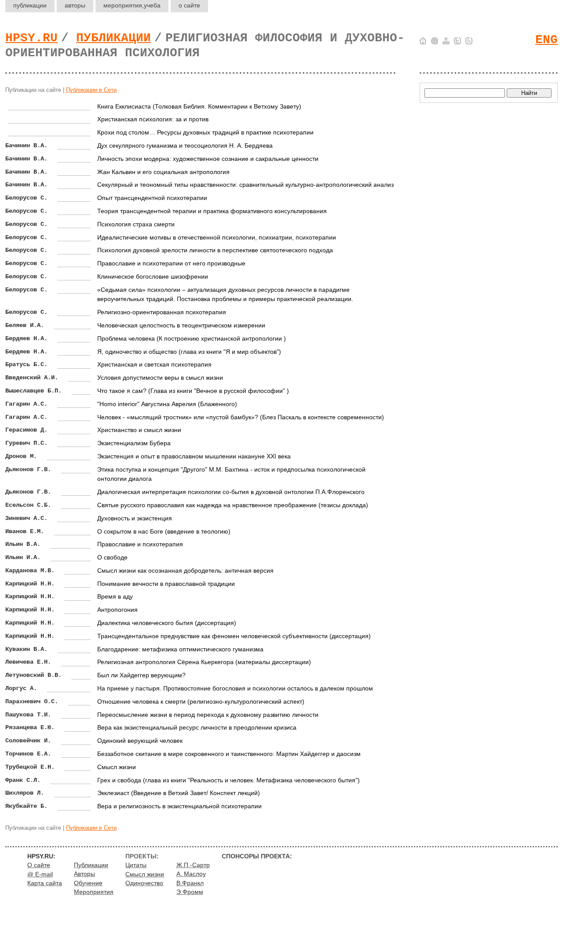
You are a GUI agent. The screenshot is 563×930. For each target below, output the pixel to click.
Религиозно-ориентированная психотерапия (161, 312)
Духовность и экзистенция (134, 518)
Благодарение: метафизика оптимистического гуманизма (180, 649)
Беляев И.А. (24, 325)
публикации (30, 5)
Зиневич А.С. (26, 518)
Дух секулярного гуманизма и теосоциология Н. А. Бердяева (185, 145)
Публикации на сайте (33, 90)
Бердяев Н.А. (26, 338)
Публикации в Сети (91, 90)
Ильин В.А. (22, 544)
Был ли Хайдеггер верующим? (141, 675)
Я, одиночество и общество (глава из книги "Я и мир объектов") (189, 351)
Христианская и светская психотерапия (154, 364)
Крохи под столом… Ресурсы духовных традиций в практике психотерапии (205, 132)
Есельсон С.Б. (28, 505)
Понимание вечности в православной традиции (166, 583)
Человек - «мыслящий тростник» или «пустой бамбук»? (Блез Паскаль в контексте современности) (240, 417)
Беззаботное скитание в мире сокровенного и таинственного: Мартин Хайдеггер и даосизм (229, 753)
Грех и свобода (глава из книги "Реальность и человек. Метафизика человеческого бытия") (228, 780)
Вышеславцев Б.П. (33, 390)
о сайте (189, 5)
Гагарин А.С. (26, 403)
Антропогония (117, 609)
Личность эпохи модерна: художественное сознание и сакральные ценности (207, 158)
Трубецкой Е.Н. (30, 766)
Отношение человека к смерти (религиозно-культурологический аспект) (200, 701)
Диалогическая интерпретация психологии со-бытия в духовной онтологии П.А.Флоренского (231, 491)
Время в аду (115, 596)
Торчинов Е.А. (28, 753)
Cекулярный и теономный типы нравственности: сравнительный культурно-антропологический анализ (245, 184)
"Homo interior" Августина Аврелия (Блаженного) (167, 403)
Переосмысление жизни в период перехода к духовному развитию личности (207, 714)
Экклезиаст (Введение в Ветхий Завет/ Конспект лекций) (178, 792)
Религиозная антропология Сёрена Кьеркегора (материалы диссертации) (204, 661)
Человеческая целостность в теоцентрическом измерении (181, 325)
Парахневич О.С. (31, 701)
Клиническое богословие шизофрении (152, 276)
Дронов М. (21, 456)
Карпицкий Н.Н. (30, 583)
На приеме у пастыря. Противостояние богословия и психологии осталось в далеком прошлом (235, 688)
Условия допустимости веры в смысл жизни (160, 377)
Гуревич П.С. (26, 443)
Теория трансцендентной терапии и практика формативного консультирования (212, 210)
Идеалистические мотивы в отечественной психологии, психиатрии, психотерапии (216, 237)
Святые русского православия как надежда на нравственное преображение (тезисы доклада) (232, 505)
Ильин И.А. (22, 557)
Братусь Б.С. (26, 364)
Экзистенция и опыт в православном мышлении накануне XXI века (194, 456)
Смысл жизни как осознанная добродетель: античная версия (185, 570)
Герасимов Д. (26, 429)
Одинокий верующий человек (140, 740)
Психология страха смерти (136, 224)
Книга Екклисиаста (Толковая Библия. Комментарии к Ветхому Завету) (199, 106)
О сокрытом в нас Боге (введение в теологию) (163, 531)
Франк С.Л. (22, 780)
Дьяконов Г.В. (28, 469)
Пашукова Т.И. (28, 714)
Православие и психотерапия (140, 544)
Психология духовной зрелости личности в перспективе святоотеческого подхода (215, 250)
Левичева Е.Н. (28, 661)
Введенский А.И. (31, 377)
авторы (75, 5)
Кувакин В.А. (26, 649)
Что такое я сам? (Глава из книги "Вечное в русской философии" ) (193, 390)
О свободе (112, 557)
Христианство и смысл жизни (139, 429)
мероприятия (132, 5)
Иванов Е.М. (24, 531)
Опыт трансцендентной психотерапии (152, 197)
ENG (546, 40)
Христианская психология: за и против (152, 119)
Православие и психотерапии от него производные (171, 263)
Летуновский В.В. (33, 675)
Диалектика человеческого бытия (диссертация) (166, 622)
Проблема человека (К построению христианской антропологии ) (191, 338)
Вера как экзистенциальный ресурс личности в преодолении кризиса (196, 727)
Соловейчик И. (28, 740)
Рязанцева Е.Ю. (30, 727)
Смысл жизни (116, 766)
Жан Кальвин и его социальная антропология (163, 171)
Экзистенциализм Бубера (134, 443)
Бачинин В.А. (26, 145)
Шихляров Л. (24, 792)
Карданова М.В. (30, 570)
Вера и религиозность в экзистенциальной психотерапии (179, 806)
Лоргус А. (21, 688)
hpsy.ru (31, 38)
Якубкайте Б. (26, 806)
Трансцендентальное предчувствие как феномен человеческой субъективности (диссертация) (234, 635)
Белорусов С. (26, 197)
